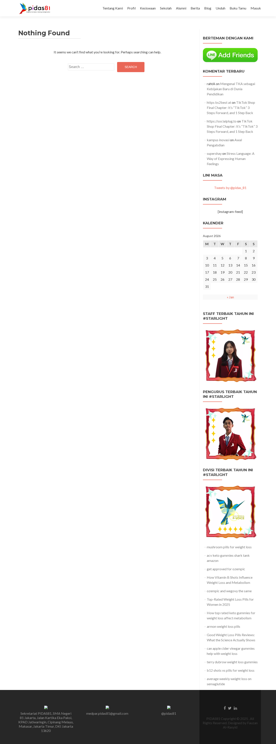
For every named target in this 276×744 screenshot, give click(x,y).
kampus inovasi (218, 140)
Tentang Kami (112, 8)
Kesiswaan (148, 8)
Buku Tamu (238, 8)
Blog (207, 8)
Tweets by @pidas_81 (230, 188)
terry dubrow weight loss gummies (232, 662)
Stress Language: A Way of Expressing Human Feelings (230, 158)
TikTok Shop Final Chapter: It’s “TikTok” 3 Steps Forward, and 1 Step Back (231, 107)
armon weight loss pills (223, 626)
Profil (131, 8)
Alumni (181, 8)
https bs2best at (219, 102)
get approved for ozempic (226, 569)
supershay (214, 153)
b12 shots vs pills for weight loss (230, 670)
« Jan (230, 297)
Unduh (220, 8)
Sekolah (166, 8)
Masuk (256, 8)
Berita (195, 8)
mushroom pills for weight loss (229, 547)
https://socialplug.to (222, 121)
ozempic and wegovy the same (229, 591)
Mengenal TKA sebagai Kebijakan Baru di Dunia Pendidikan (231, 89)
